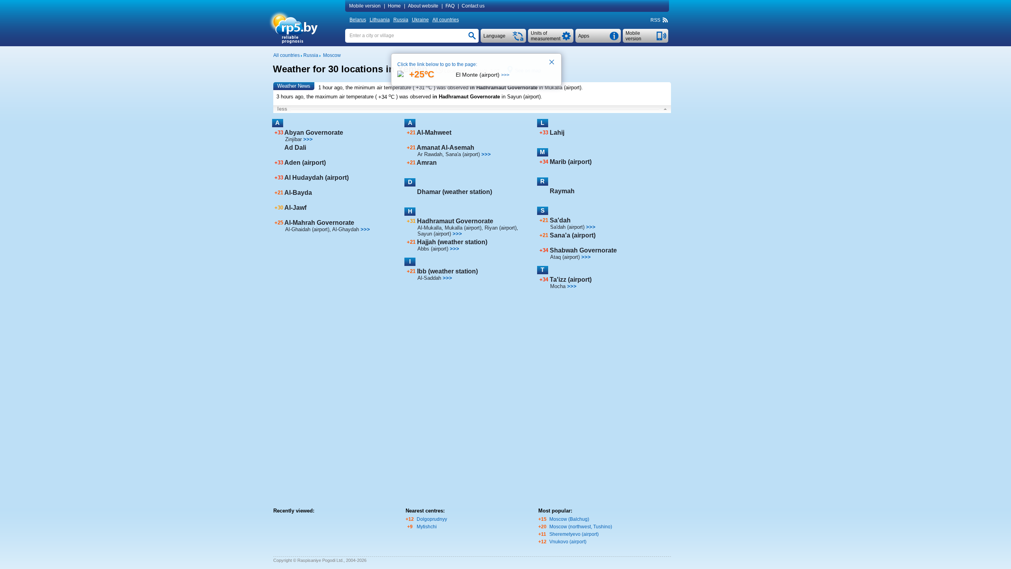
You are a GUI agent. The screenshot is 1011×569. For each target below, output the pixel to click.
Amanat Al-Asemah (445, 147)
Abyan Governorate (313, 132)
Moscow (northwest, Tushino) (580, 526)
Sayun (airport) (434, 234)
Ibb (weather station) (447, 271)
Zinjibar (293, 139)
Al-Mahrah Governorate (319, 222)
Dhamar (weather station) (454, 191)
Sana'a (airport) (462, 154)
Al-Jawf (295, 207)
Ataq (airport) (565, 257)
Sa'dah (560, 220)
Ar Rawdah (429, 154)
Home (394, 6)
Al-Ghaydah (345, 229)
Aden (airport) (305, 162)
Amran (427, 162)
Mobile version (365, 6)
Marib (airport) (571, 161)
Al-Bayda (298, 192)
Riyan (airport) (501, 228)
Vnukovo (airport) (567, 542)
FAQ (450, 6)
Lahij (557, 132)
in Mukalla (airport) (560, 87)
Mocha (558, 286)
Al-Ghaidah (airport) (307, 229)
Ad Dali (295, 147)
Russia (400, 20)
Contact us (473, 6)
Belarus (358, 20)
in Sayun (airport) (521, 97)
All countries (445, 20)
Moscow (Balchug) (569, 519)
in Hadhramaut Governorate (503, 87)
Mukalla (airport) (463, 228)
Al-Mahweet (434, 132)
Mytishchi (427, 526)
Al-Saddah (429, 278)
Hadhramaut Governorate (455, 221)
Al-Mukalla (429, 228)
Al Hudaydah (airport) (316, 177)
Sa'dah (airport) (567, 227)
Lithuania (380, 20)
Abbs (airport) (432, 249)
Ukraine (420, 20)
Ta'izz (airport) (571, 279)
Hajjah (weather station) (452, 242)
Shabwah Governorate (583, 250)
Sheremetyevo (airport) (574, 534)
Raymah (562, 191)
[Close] (552, 63)
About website (423, 6)
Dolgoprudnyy (432, 519)
